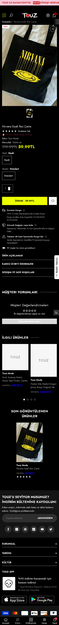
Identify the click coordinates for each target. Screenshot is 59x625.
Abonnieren (45, 518)
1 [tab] (24, 399)
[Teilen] (53, 29)
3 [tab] (31, 399)
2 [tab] (28, 399)
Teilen (53, 29)
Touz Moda (13, 138)
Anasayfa (6, 21)
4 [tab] (35, 399)
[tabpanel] (15, 366)
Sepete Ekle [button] (29, 459)
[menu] (4, 15)
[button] (11, 15)
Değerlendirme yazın (29, 321)
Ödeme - (24, 200)
